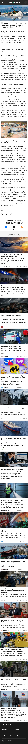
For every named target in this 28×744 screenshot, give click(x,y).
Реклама (3, 727)
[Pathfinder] (2, 720)
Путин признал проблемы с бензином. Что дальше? (13, 530)
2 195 (25, 541)
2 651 (25, 387)
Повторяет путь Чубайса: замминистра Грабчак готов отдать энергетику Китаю (12, 621)
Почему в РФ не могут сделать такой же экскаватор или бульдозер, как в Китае (12, 650)
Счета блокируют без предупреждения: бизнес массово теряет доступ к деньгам (13, 470)
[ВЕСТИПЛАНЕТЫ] (2, 630)
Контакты (17, 727)
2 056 (25, 689)
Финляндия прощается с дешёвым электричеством (11, 316)
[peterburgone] (2, 510)
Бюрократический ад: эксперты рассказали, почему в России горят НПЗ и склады (13, 286)
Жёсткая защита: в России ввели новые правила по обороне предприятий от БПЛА (13, 407)
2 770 (25, 356)
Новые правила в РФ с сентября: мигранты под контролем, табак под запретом (13, 680)
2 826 (25, 327)
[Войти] (25, 2)
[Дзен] (23, 735)
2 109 (25, 630)
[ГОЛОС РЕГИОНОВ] (2, 296)
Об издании (4, 729)
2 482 (25, 418)
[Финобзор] (14, 2)
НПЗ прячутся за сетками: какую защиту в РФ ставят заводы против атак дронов (13, 501)
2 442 (25, 449)
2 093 (25, 659)
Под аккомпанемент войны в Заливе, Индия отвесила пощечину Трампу (13, 561)
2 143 (25, 600)
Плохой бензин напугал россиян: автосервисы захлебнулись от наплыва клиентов (12, 590)
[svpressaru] (2, 356)
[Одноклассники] (11, 735)
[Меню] (2, 2)
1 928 (25, 720)
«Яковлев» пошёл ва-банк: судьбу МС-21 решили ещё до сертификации (13, 255)
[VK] (17, 735)
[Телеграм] (4, 735)
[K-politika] (2, 387)
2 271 (25, 510)
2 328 (25, 481)
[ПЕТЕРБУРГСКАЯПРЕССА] (2, 266)
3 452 (25, 295)
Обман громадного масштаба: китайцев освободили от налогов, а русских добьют (13, 376)
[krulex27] (2, 23)
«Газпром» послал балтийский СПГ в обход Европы (13, 439)
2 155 (25, 569)
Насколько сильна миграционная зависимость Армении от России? (11, 709)
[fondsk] (2, 327)
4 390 (25, 266)
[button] (2, 214)
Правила (17, 729)
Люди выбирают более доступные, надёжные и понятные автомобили (11, 347)
